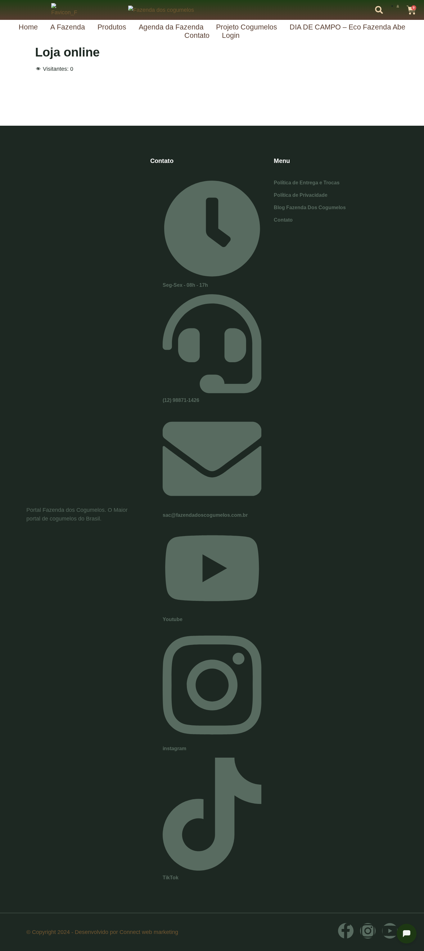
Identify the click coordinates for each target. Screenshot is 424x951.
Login (231, 35)
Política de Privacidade (300, 195)
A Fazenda (67, 27)
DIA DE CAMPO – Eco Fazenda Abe (347, 27)
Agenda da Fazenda (171, 27)
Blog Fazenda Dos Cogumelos (310, 207)
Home (28, 27)
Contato (197, 35)
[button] (379, 10)
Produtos (111, 27)
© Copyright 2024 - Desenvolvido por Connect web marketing (102, 932)
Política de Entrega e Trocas (307, 182)
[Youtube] (390, 931)
